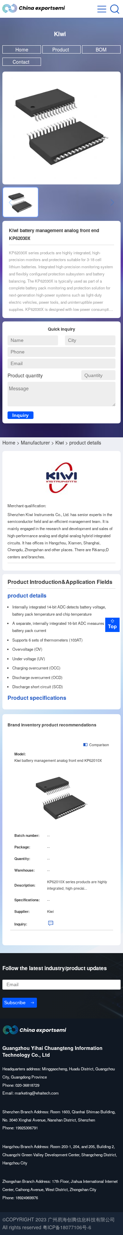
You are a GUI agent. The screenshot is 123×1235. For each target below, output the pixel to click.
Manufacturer (35, 442)
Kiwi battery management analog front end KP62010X (58, 760)
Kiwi (59, 442)
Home (21, 49)
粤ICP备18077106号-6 (67, 1227)
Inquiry (20, 415)
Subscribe (15, 1002)
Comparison (99, 744)
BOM (101, 49)
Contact (22, 61)
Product (61, 49)
